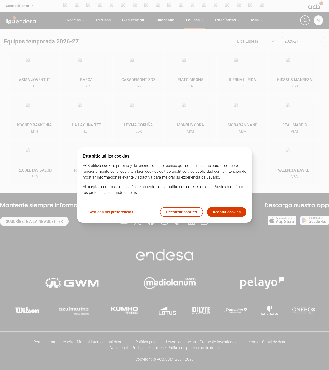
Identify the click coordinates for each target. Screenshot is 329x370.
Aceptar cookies (227, 212)
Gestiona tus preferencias (110, 212)
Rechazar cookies (181, 212)
